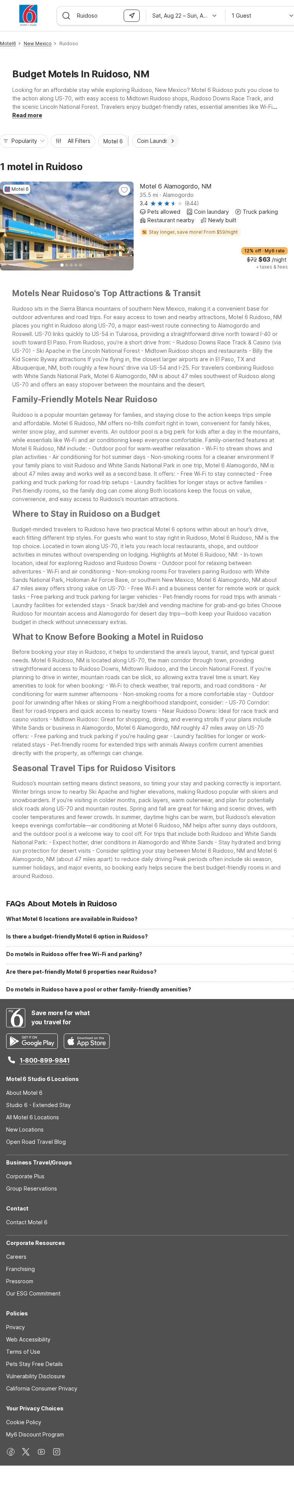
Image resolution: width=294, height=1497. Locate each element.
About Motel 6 (24, 1092)
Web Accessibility (28, 1339)
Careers (16, 1256)
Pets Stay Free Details (34, 1364)
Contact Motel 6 (26, 1222)
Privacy (15, 1327)
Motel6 (8, 43)
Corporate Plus (25, 1176)
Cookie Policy (23, 1422)
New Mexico (38, 43)
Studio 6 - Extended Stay (38, 1105)
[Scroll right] (173, 141)
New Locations (25, 1129)
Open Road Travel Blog (36, 1141)
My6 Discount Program (35, 1434)
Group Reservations (31, 1188)
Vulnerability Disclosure (35, 1376)
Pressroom (19, 1281)
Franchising (20, 1269)
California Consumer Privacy (41, 1388)
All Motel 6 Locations (32, 1117)
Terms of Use (23, 1351)
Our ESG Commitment (33, 1293)
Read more (27, 115)
